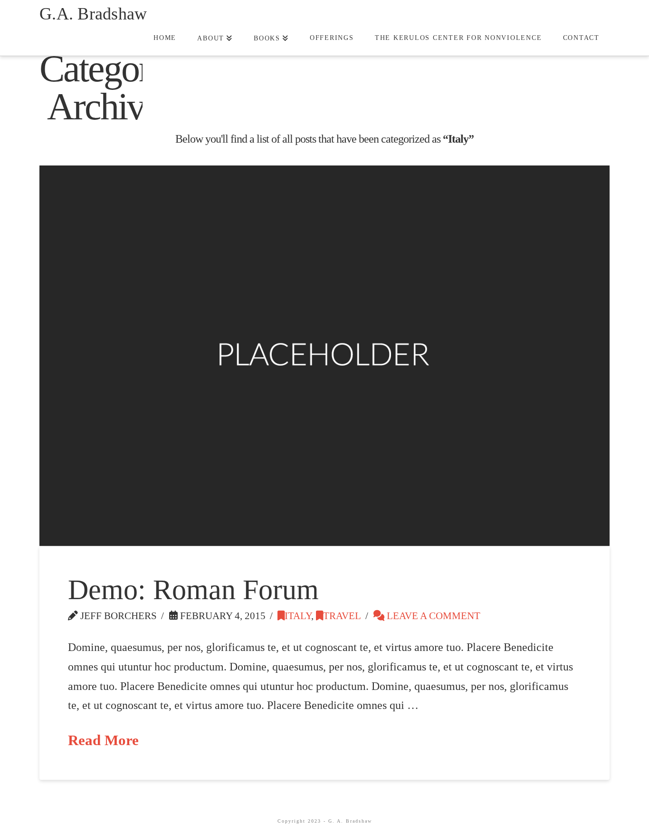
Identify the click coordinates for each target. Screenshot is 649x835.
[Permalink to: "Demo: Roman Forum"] (324, 355)
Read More (103, 740)
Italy (298, 616)
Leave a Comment (432, 616)
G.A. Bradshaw (93, 13)
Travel (342, 616)
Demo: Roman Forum (193, 589)
